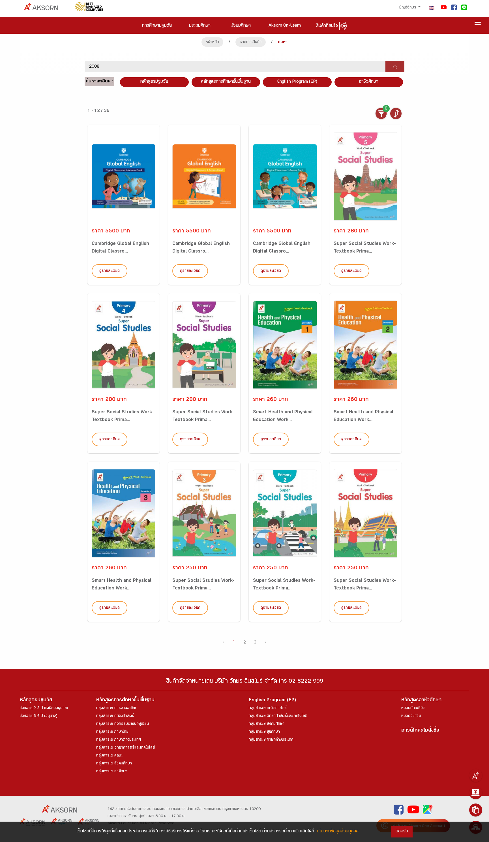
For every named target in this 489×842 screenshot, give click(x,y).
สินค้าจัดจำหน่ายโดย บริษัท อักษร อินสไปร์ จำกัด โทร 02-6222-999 (244, 681)
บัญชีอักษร (408, 8)
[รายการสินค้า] (475, 810)
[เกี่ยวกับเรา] (475, 775)
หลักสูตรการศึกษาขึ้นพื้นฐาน (125, 700)
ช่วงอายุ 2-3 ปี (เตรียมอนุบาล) (44, 708)
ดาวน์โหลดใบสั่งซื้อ (420, 731)
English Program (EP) (297, 82)
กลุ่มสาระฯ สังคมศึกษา (114, 764)
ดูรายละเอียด (109, 271)
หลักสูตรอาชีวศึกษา (421, 700)
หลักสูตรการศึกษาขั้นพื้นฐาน (226, 82)
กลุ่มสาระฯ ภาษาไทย (112, 732)
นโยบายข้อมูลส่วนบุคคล (338, 832)
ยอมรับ (402, 832)
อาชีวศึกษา (368, 82)
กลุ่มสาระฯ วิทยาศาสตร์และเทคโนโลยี (125, 748)
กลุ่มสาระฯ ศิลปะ (109, 756)
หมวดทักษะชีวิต (413, 708)
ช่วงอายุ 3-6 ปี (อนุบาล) (38, 716)
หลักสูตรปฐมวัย (36, 700)
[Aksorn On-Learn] (475, 792)
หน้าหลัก (212, 42)
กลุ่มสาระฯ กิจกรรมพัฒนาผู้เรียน (122, 724)
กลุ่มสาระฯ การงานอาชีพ (116, 708)
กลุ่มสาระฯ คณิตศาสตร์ (115, 716)
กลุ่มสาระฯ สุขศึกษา (111, 771)
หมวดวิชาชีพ (411, 716)
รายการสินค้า (250, 42)
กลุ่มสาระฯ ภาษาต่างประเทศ (118, 740)
